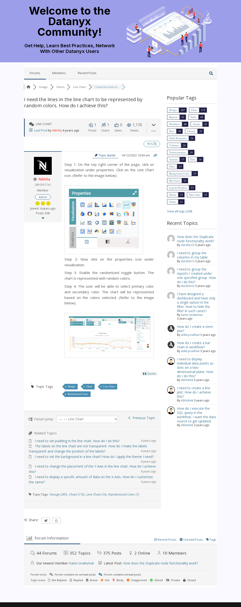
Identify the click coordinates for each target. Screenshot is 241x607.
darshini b (187, 245)
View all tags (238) (179, 211)
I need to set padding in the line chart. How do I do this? (77, 441)
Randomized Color (78, 394)
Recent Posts (87, 73)
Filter (172, 166)
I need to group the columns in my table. (192, 255)
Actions (173, 159)
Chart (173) (76, 494)
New (171, 131)
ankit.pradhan (190, 335)
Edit (192, 159)
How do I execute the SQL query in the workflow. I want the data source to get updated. (196, 414)
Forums (35, 73)
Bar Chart (174, 180)
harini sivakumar (192, 315)
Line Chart (109, 386)
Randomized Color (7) (123, 494)
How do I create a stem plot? (195, 328)
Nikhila (57, 130)
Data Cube (194, 194)
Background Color (179, 173)
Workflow (174, 124)
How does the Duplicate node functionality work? (195, 238)
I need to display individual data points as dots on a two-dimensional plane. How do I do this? (195, 367)
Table (193, 117)
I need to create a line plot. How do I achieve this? (194, 392)
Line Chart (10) (96, 494)
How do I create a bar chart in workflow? (193, 345)
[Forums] (28, 87)
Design (71, 386)
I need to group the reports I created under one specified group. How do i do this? (196, 275)
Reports (173, 117)
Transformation (177, 152)
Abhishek (187, 380)
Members (59, 73)
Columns (174, 145)
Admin (196, 124)
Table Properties (178, 138)
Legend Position (178, 187)
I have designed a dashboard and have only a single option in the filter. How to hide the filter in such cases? (196, 302)
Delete (172, 194)
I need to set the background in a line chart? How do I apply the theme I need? (94, 456)
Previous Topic (143, 418)
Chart (89, 386)
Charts (172, 201)
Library (191, 131)
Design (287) (58, 494)
